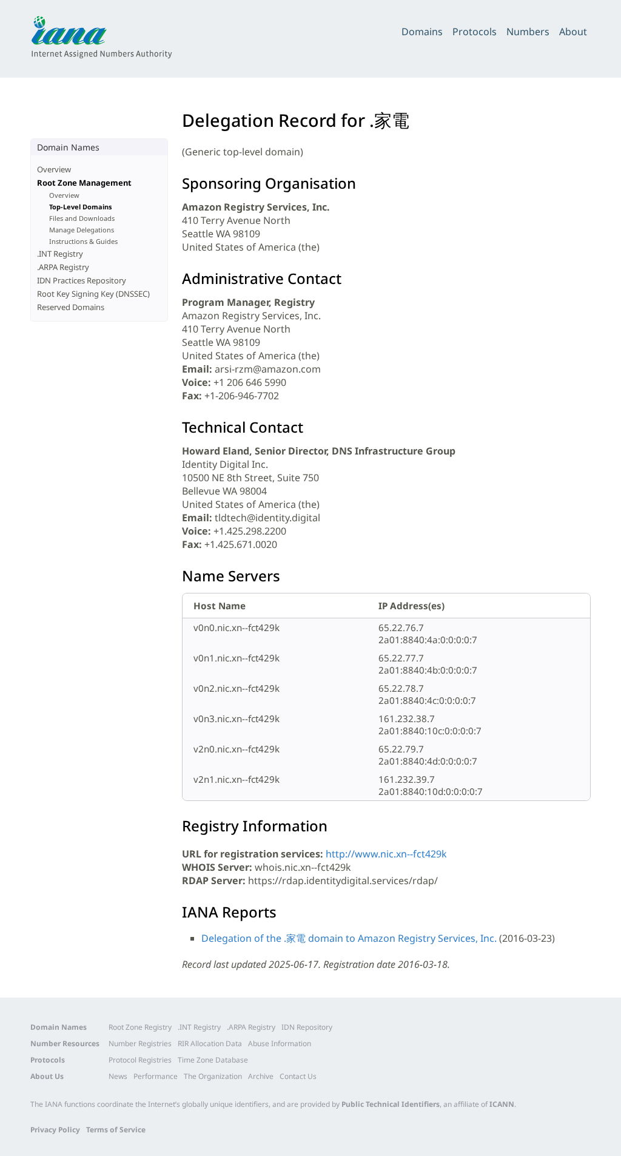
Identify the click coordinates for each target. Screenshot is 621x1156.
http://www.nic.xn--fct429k (386, 853)
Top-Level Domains (80, 206)
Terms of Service (116, 1129)
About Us (47, 1076)
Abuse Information (279, 1043)
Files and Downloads (82, 218)
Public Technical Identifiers (390, 1104)
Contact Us (298, 1076)
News (118, 1076)
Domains (422, 31)
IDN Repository (306, 1027)
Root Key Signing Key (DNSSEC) (93, 293)
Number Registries (140, 1043)
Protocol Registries (140, 1060)
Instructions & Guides (83, 241)
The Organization (213, 1076)
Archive (261, 1076)
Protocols (474, 31)
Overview (54, 169)
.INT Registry (60, 253)
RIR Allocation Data (210, 1043)
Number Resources (64, 1043)
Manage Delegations (81, 229)
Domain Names (58, 1027)
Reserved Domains (70, 307)
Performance (155, 1076)
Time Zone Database (213, 1060)
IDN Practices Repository (81, 280)
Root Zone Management (84, 182)
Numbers (527, 31)
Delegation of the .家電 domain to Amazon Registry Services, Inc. (349, 938)
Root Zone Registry (140, 1027)
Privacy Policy (55, 1129)
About (573, 31)
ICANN (501, 1104)
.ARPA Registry (63, 267)
